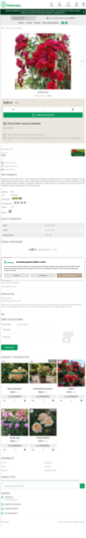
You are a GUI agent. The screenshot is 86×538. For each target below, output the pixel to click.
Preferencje (43, 275)
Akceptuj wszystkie (69, 275)
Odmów (16, 275)
